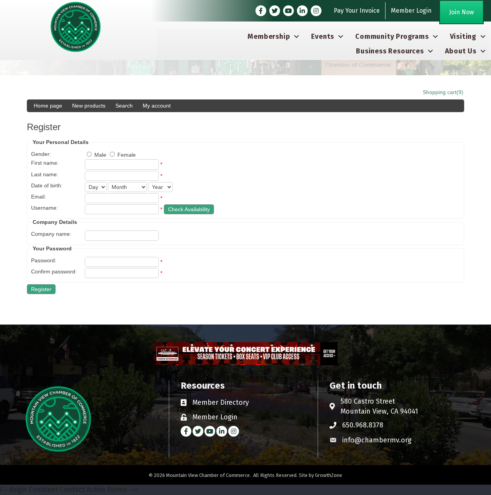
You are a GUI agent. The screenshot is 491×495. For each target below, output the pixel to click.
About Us (460, 51)
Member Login (411, 10)
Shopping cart (439, 92)
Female (126, 155)
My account (157, 106)
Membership (268, 36)
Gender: (41, 154)
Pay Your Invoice (357, 10)
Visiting (463, 36)
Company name (50, 234)
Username (43, 208)
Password (43, 260)
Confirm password (53, 271)
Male (100, 155)
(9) (459, 92)
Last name (44, 174)
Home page (48, 106)
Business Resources (389, 51)
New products (88, 106)
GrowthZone (328, 475)
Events (322, 36)
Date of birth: (47, 185)
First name (44, 163)
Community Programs (391, 36)
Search (124, 106)
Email (37, 197)
